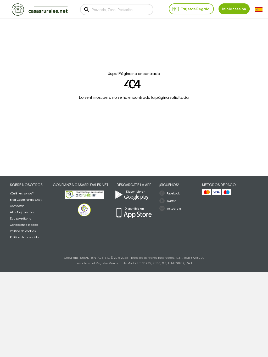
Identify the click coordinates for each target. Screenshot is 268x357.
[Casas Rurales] (39, 14)
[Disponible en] (149, 202)
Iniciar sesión (234, 9)
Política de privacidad (25, 237)
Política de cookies (23, 231)
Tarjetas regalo (195, 9)
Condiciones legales (24, 224)
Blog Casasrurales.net (26, 199)
